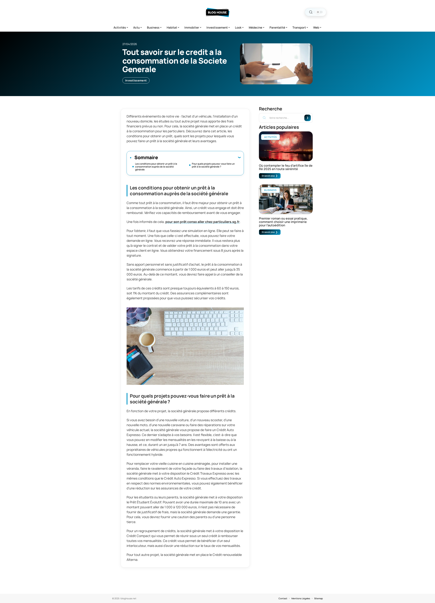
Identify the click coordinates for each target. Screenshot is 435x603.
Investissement (136, 80)
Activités (270, 137)
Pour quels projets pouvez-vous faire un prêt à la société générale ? (213, 165)
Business (270, 190)
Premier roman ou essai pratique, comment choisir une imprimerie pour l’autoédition (283, 221)
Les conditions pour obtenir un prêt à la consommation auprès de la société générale (156, 166)
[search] (310, 12)
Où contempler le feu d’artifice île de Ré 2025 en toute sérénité (285, 167)
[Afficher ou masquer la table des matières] (199, 157)
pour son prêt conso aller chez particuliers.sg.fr (202, 222)
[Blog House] (217, 12)
